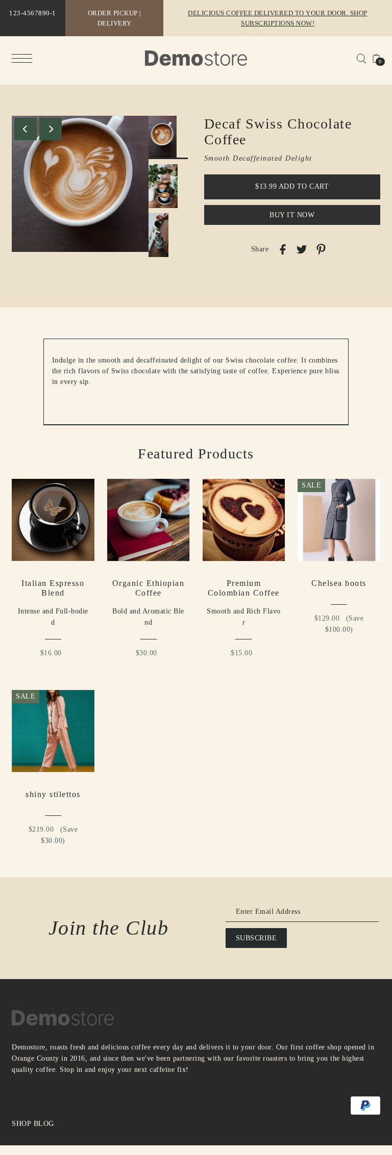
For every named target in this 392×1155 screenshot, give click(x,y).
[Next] (50, 129)
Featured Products (196, 453)
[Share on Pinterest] (321, 249)
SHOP (21, 1123)
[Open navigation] (24, 58)
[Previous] (25, 129)
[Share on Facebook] (283, 248)
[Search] (361, 58)
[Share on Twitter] (302, 248)
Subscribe (256, 938)
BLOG (44, 1123)
